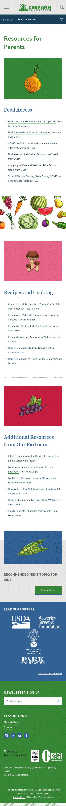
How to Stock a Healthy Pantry (25, 499)
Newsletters (11, 721)
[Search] (62, 7)
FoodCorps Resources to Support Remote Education (31, 469)
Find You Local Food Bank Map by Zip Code (32, 121)
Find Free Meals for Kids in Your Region (29, 132)
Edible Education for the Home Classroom (31, 456)
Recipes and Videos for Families (25, 315)
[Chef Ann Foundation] (16, 756)
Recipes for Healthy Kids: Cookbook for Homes (33, 326)
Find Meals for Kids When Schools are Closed (33, 154)
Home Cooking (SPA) (19, 358)
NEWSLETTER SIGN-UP (22, 692)
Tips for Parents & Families (22, 510)
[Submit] (58, 701)
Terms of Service (35, 793)
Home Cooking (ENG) (20, 347)
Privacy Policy (19, 797)
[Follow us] (6, 735)
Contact (8, 726)
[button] (6, 7)
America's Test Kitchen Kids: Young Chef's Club (34, 304)
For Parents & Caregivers (21, 478)
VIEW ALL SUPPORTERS (50, 673)
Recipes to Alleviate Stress (22, 336)
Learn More (48, 590)
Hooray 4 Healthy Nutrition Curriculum (29, 489)
